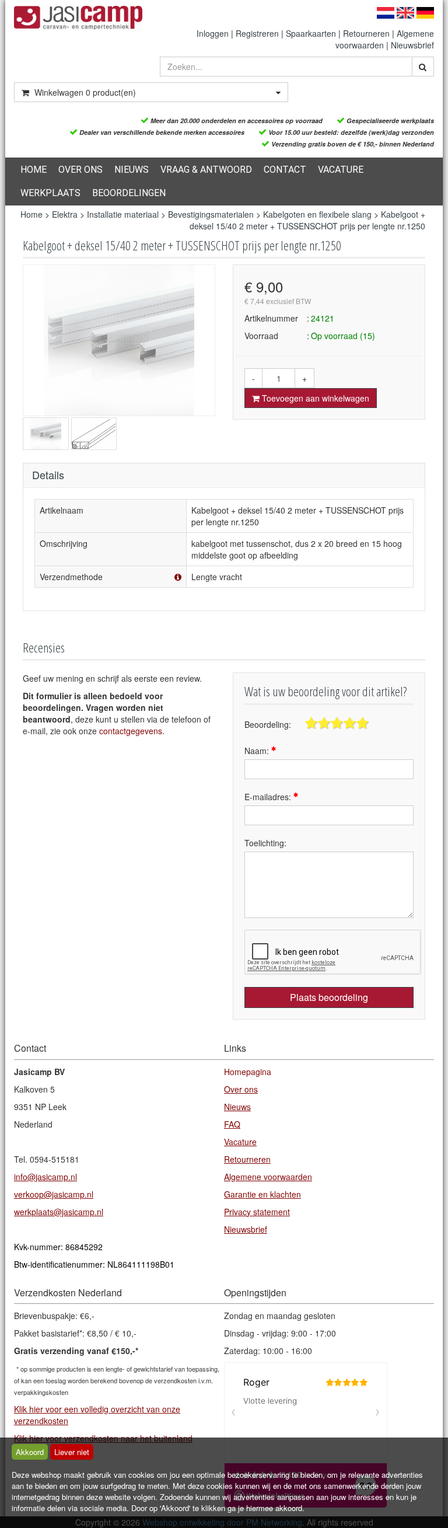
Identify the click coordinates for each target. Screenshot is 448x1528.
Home (33, 169)
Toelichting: (265, 843)
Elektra (65, 214)
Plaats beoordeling (329, 997)
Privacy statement (257, 1211)
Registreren (257, 33)
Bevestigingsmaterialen (211, 214)
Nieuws (131, 169)
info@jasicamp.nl (45, 1176)
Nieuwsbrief (412, 45)
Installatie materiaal (123, 214)
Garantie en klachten (262, 1194)
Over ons (80, 169)
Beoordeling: (267, 724)
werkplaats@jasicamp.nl (58, 1211)
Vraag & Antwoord (206, 169)
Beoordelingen (129, 192)
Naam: (257, 750)
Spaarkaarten (311, 33)
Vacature (340, 169)
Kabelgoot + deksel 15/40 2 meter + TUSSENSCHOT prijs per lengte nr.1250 (307, 220)
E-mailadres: (268, 797)
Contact (285, 169)
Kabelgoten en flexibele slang (317, 214)
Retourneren (366, 33)
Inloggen (213, 33)
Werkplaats (50, 192)
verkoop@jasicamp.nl (53, 1194)
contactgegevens (130, 731)
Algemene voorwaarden (268, 1176)
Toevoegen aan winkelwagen (314, 398)
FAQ (232, 1124)
